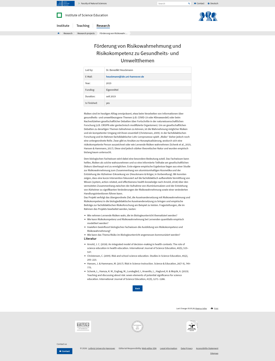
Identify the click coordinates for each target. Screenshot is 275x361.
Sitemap (214, 353)
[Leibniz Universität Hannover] (66, 3)
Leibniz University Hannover (101, 348)
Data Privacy (186, 348)
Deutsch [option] (214, 3)
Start (189, 3)
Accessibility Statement (207, 348)
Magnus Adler (201, 308)
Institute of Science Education (86, 15)
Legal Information (168, 348)
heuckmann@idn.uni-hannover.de (125, 76)
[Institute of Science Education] (57, 33)
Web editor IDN (149, 348)
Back (137, 288)
